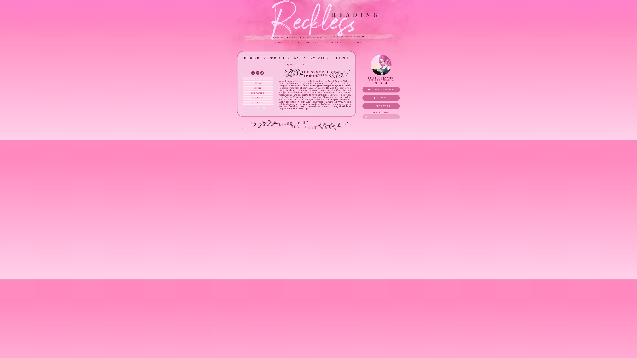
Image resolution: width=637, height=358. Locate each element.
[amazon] (262, 73)
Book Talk (334, 42)
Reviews (312, 42)
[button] (251, 108)
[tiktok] (386, 83)
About (295, 42)
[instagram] (376, 83)
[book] (257, 73)
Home (279, 42)
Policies (355, 42)
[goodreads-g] (253, 73)
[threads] (381, 83)
